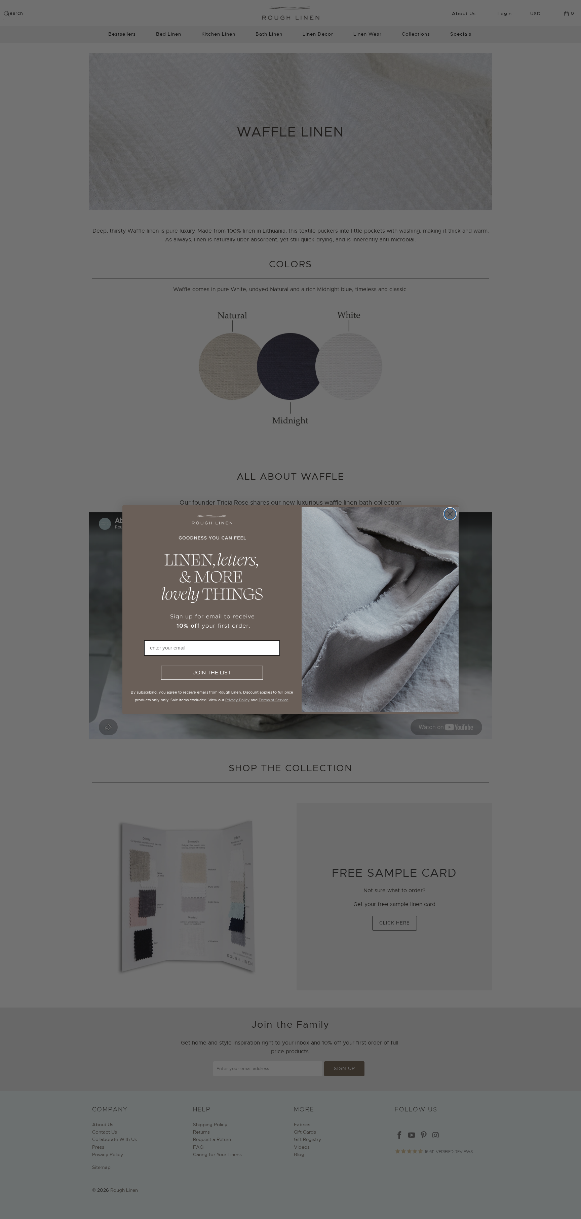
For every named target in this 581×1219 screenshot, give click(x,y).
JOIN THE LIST (212, 672)
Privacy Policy (237, 700)
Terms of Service (273, 700)
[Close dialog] (450, 514)
